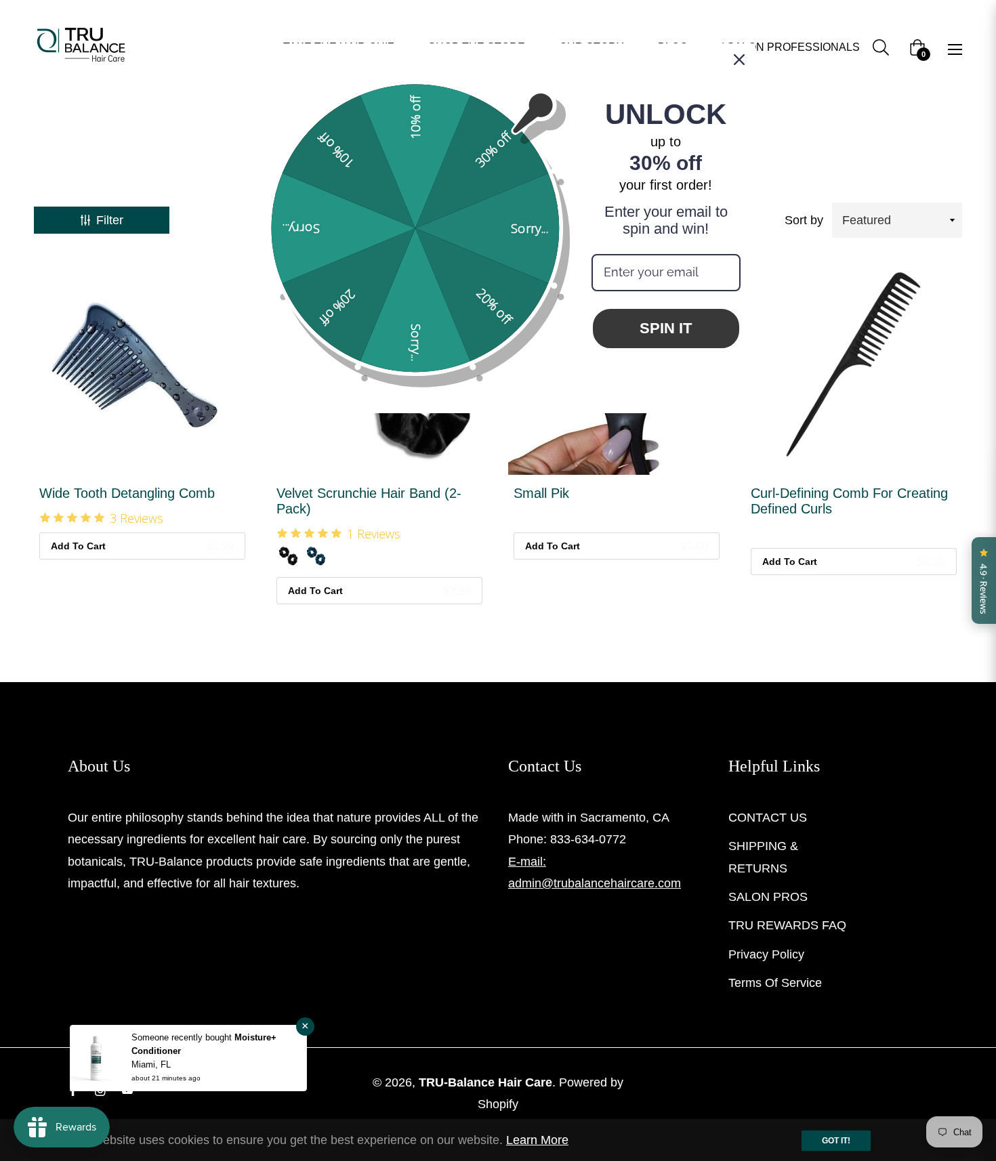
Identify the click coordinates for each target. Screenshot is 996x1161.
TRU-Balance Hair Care (485, 1082)
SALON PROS (768, 897)
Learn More (537, 1140)
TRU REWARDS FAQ (787, 925)
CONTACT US (767, 817)
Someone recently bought (182, 1037)
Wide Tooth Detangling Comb (127, 493)
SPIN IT (666, 328)
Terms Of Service (775, 983)
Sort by (804, 220)
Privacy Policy (766, 954)
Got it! (836, 1140)
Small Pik (541, 493)
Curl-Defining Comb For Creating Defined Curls (849, 501)
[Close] (739, 59)
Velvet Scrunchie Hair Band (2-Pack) (368, 501)
